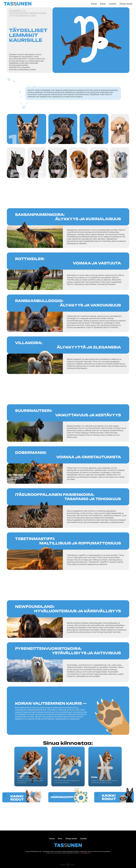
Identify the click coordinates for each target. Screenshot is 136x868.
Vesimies (60, 777)
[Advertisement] (68, 195)
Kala (94, 777)
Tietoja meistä (125, 3)
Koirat (52, 838)
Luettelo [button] (112, 3)
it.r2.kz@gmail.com (85, 853)
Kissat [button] (103, 3)
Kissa (60, 838)
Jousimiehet (25, 773)
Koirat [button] (94, 3)
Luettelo (83, 838)
